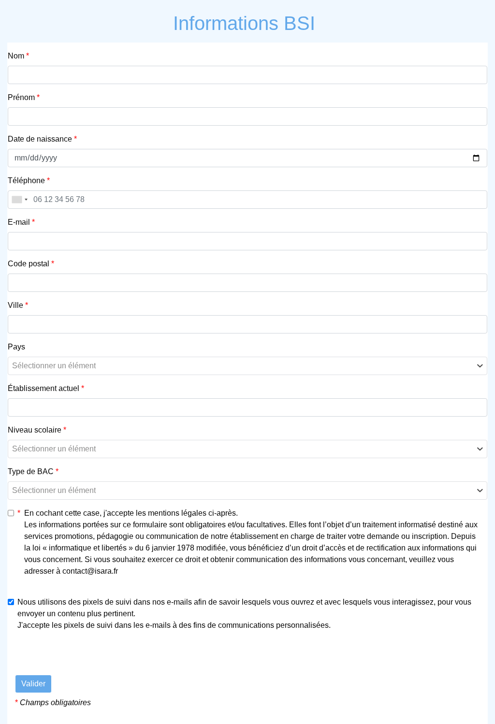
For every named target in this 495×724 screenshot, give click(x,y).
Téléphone (29, 180)
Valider (33, 684)
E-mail (21, 222)
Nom (18, 56)
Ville (18, 305)
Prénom (24, 97)
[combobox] (19, 199)
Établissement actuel (46, 388)
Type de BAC (33, 471)
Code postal (31, 264)
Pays (16, 347)
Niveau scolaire (37, 430)
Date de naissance (42, 139)
